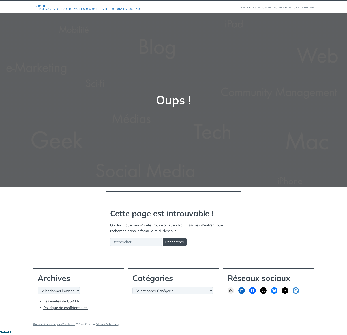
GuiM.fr (40, 6)
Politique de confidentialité (65, 307)
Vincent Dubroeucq (107, 324)
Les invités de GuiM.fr (61, 301)
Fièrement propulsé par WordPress (54, 324)
